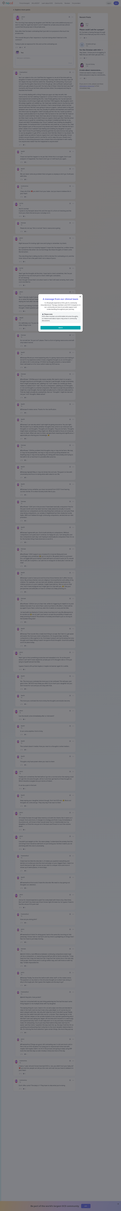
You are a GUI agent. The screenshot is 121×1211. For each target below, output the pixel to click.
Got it (61, 328)
